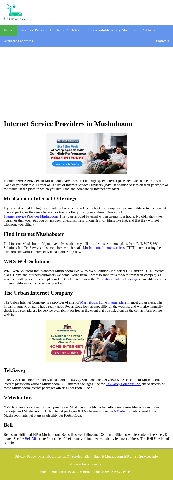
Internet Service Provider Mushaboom (31, 216)
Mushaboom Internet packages (118, 279)
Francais (162, 41)
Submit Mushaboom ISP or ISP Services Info (126, 456)
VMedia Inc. (123, 411)
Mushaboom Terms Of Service (60, 456)
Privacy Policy (25, 456)
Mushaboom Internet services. (104, 248)
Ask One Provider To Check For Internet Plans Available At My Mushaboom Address (87, 30)
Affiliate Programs (18, 41)
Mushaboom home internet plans (103, 302)
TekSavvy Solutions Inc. (123, 384)
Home (8, 30)
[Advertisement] (86, 83)
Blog (87, 456)
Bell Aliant (32, 438)
